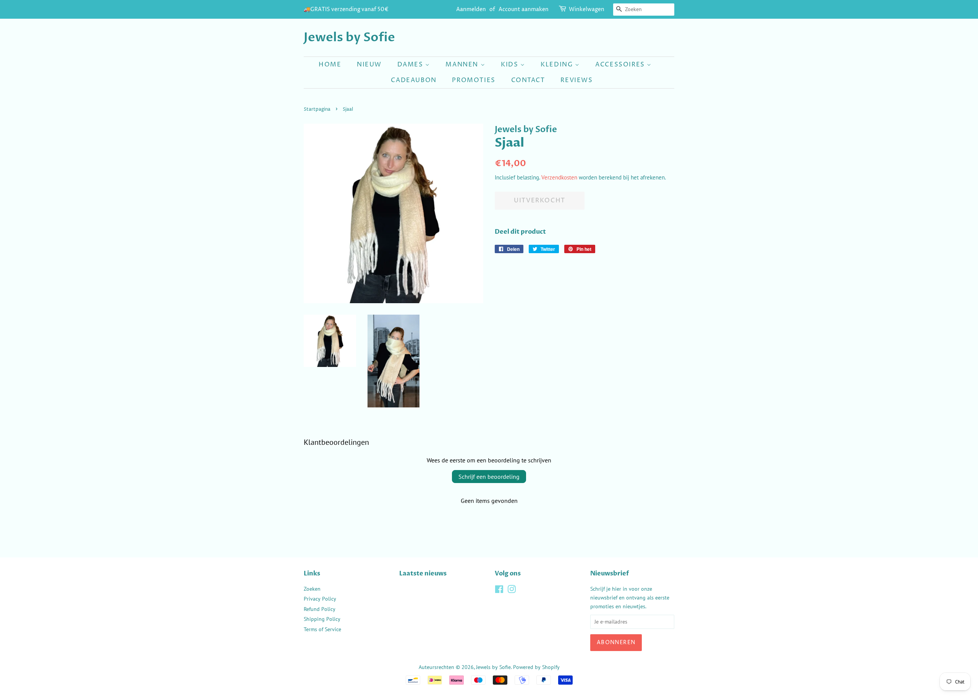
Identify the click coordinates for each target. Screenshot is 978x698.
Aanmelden (471, 9)
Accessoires (621, 64)
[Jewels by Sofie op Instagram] (511, 590)
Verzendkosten (559, 177)
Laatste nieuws (423, 573)
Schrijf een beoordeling (489, 476)
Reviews (576, 80)
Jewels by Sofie (349, 37)
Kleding (558, 64)
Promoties (473, 80)
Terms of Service (322, 629)
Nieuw (369, 64)
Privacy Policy (320, 598)
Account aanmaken (524, 9)
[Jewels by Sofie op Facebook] (499, 590)
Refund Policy (319, 609)
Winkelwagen (586, 9)
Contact (528, 80)
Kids (510, 64)
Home (330, 64)
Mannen (462, 64)
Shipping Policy (322, 619)
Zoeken (312, 588)
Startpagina (317, 109)
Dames (411, 64)
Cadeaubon (413, 80)
